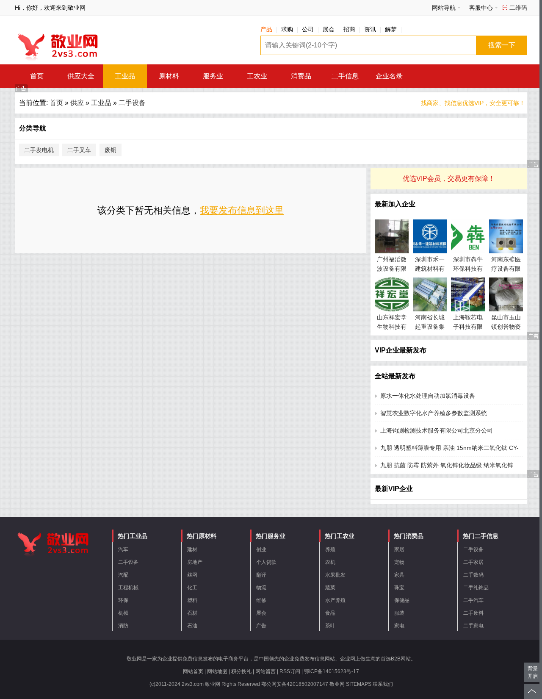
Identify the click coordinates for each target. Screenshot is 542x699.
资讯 (370, 29)
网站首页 (193, 671)
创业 (261, 549)
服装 (399, 613)
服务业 (213, 76)
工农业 (257, 76)
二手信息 (345, 76)
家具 (399, 575)
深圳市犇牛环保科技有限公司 (468, 268)
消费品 (301, 76)
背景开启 (533, 672)
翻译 (261, 575)
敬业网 (337, 684)
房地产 (194, 562)
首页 (37, 76)
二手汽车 (473, 600)
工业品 (125, 76)
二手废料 (473, 613)
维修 (261, 600)
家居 (399, 549)
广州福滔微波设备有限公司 (391, 268)
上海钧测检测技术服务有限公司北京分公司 (436, 430)
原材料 (169, 76)
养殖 (330, 549)
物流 (261, 588)
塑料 (192, 600)
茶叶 (330, 626)
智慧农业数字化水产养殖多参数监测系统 (433, 413)
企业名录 (389, 76)
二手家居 (473, 562)
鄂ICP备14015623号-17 (331, 671)
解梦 (391, 29)
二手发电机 (39, 150)
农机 (330, 562)
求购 (287, 29)
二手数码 (473, 575)
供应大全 (80, 76)
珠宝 (399, 588)
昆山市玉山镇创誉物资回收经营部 (506, 326)
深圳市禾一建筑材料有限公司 (430, 268)
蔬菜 (330, 588)
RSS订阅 (289, 671)
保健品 (401, 600)
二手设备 (132, 102)
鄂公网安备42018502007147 (294, 684)
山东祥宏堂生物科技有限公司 (391, 326)
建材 (192, 549)
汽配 (123, 575)
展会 (329, 29)
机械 (123, 613)
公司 (308, 29)
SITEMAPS (358, 684)
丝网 (192, 575)
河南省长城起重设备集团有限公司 (430, 326)
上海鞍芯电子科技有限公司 (468, 326)
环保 (123, 600)
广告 (261, 626)
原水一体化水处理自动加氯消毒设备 (427, 395)
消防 (123, 626)
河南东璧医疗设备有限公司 (506, 268)
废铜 (110, 150)
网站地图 (217, 671)
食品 (330, 613)
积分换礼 (241, 671)
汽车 (123, 549)
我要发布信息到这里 (242, 210)
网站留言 (265, 671)
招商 (349, 29)
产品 (266, 29)
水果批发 (335, 575)
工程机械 (128, 588)
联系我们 (383, 684)
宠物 (399, 562)
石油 (192, 626)
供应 (77, 102)
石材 (192, 613)
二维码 (518, 7)
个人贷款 (266, 562)
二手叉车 (79, 150)
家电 (399, 626)
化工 (192, 588)
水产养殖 (335, 600)
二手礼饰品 (476, 588)
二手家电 (473, 626)
